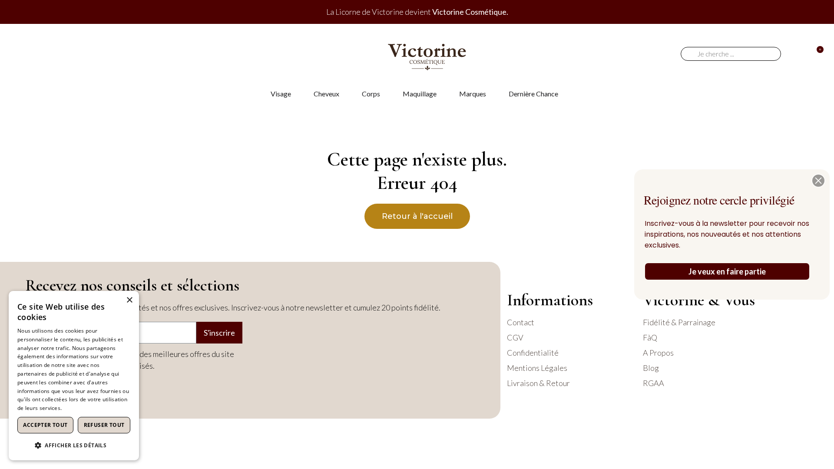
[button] (818, 181)
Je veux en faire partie (727, 271)
